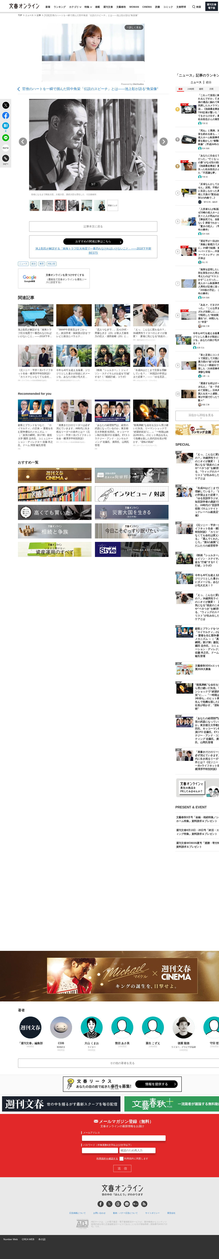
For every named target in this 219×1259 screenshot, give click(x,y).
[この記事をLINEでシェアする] (5, 138)
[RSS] (144, 1204)
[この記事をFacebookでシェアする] (5, 116)
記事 (39, 15)
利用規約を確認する (107, 1158)
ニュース (29, 15)
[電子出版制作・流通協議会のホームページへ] (82, 1224)
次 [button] (163, 142)
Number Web (10, 1239)
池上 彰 (205, 262)
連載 (97, 6)
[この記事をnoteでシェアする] (5, 148)
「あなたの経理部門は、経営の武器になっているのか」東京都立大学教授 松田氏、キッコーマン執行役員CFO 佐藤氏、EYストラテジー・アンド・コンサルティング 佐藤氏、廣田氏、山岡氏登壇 (112, 437)
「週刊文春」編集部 (209, 202)
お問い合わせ (99, 1213)
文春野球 (181, 6)
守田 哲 (205, 123)
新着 (48, 6)
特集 (87, 6)
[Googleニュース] (127, 1204)
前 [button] (23, 142)
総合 (208, 82)
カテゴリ (74, 6)
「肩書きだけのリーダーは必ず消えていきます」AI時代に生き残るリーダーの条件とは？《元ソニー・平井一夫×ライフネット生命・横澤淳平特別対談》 (73, 433)
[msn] (135, 1204)
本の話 (42, 1239)
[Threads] (118, 1204)
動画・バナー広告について (125, 1213)
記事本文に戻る (93, 226)
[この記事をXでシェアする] (5, 106)
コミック (168, 6)
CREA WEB (28, 1239)
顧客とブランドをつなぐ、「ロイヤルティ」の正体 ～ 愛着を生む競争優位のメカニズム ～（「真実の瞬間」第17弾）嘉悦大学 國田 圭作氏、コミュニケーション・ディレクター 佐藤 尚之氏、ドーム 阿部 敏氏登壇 (35, 437)
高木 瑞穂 (205, 148)
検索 (198, 6)
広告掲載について (77, 1213)
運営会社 (171, 1213)
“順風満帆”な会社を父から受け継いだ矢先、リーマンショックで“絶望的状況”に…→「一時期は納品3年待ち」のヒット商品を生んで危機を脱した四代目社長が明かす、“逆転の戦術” (150, 435)
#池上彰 (51, 264)
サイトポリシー (152, 1213)
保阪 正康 (205, 326)
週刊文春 (108, 6)
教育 (42, 264)
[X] (109, 1204)
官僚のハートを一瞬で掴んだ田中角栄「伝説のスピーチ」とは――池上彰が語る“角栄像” (90, 89)
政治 (33, 264)
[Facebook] (101, 1204)
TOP (20, 15)
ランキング (60, 6)
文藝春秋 (121, 6)
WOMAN (134, 6)
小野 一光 (205, 376)
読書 (157, 6)
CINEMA (147, 6)
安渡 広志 (200, 348)
